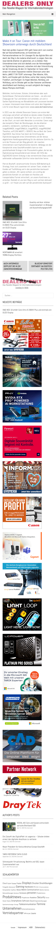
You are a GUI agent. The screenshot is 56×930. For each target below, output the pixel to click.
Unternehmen (12, 908)
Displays (27, 883)
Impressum (22, 927)
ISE (37, 887)
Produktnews (12, 896)
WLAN (28, 913)
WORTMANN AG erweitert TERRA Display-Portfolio (13, 253)
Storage (16, 904)
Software (25, 900)
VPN (25, 913)
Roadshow (33, 897)
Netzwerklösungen (8, 893)
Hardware (29, 886)
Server (47, 898)
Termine (41, 904)
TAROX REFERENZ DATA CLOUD (15, 854)
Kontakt (13, 928)
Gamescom (12, 887)
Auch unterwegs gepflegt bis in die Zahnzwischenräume (13, 266)
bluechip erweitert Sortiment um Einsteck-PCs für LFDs (41, 266)
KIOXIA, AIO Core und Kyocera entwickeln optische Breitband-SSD (33, 824)
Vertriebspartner (13, 913)
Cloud (5, 883)
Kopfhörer (13, 890)
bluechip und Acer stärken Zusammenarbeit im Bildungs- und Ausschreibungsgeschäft (41, 205)
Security (41, 897)
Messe (19, 890)
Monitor (42, 890)
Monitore (46, 890)
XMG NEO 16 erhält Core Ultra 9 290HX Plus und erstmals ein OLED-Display (14, 225)
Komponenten (6, 890)
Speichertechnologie (8, 904)
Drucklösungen (45, 883)
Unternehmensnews (28, 909)
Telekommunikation (27, 904)
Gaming (20, 886)
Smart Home (7, 901)
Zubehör (33, 913)
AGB (30, 927)
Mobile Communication (30, 889)
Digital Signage (11, 883)
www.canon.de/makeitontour (41, 107)
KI (39, 887)
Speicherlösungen (41, 901)
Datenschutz (40, 927)
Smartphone (16, 900)
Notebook (16, 893)
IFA (34, 887)
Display (19, 883)
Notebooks (23, 893)
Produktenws (41, 893)
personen (31, 892)
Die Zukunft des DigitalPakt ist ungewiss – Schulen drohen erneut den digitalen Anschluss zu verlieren (26, 838)
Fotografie (5, 887)
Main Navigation (9, 14)
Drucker (35, 883)
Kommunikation (44, 887)
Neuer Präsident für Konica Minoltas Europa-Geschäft (24, 846)
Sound (32, 901)
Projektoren (25, 898)
